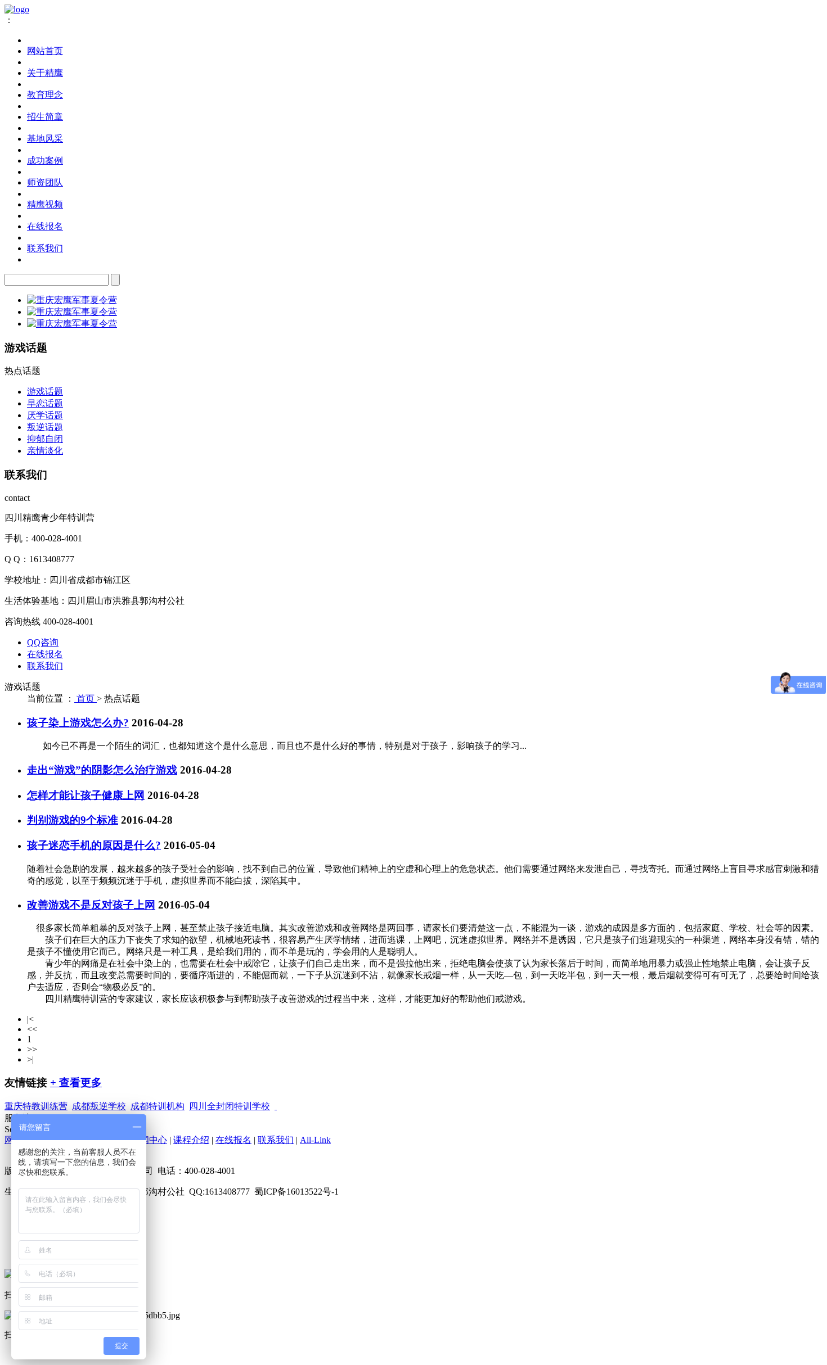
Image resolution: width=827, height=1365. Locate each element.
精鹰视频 (45, 204)
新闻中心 (149, 1140)
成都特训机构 (158, 1106)
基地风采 (45, 138)
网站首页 (45, 51)
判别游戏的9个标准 (72, 820)
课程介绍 (191, 1140)
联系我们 (45, 248)
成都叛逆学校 (99, 1106)
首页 (85, 698)
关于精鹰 (45, 73)
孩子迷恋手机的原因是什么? (94, 845)
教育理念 (45, 95)
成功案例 (45, 160)
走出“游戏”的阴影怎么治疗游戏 (102, 770)
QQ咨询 (43, 642)
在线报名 (45, 226)
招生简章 (45, 116)
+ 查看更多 (76, 1082)
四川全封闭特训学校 (229, 1106)
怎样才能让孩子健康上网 (86, 795)
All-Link (315, 1140)
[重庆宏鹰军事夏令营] (72, 300)
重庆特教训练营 (36, 1106)
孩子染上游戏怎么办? (78, 723)
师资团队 (45, 182)
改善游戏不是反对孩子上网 (91, 905)
